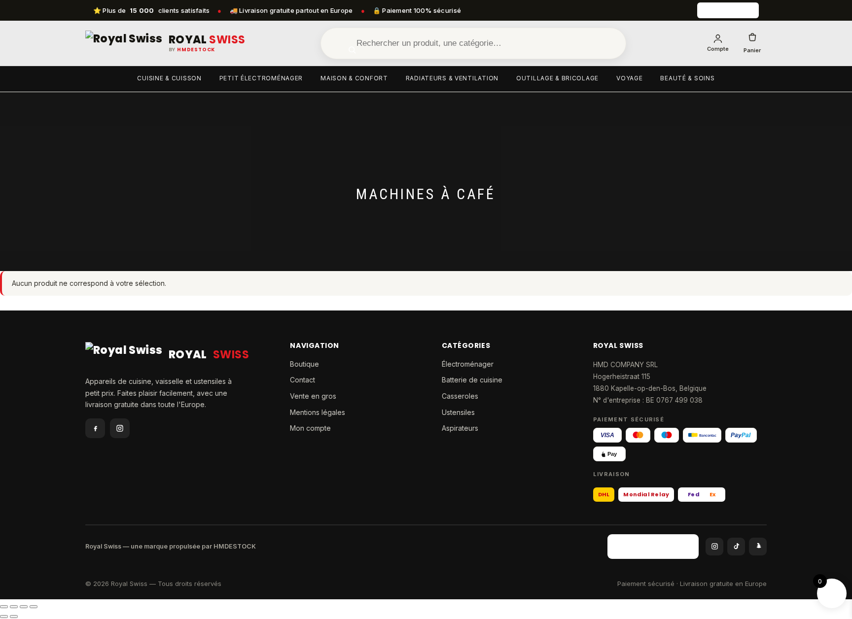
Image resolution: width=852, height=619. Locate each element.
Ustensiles (458, 412)
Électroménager (468, 364)
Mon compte (310, 428)
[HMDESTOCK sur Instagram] (714, 546)
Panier (752, 50)
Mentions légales (317, 412)
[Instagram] (120, 428)
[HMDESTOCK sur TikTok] (736, 546)
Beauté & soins (687, 78)
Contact (302, 380)
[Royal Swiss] (124, 43)
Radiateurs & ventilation (452, 78)
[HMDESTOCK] (728, 10)
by (192, 49)
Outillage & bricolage (557, 78)
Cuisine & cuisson (169, 78)
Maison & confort (354, 78)
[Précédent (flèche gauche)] (4, 616)
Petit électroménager (261, 78)
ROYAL (207, 39)
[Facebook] (95, 428)
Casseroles (460, 396)
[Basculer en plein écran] (14, 606)
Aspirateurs (460, 428)
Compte (718, 48)
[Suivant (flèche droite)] (14, 616)
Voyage (629, 78)
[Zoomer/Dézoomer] (4, 606)
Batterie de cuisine (472, 380)
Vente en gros (313, 396)
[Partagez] (24, 606)
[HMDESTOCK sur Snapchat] (758, 546)
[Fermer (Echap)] (33, 606)
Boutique (304, 364)
